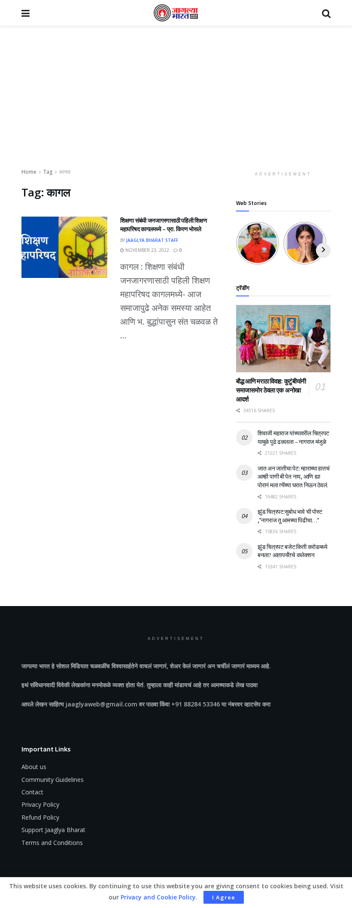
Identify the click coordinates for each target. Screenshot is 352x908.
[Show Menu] (25, 13)
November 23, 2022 (146, 250)
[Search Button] (326, 13)
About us (33, 767)
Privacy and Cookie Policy (158, 897)
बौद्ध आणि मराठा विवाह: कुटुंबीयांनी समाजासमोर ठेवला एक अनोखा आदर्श (271, 390)
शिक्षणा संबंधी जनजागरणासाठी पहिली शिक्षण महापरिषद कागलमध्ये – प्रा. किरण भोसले (163, 225)
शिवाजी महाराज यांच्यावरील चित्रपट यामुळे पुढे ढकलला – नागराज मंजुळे (293, 437)
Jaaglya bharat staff (152, 240)
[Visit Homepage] (176, 12)
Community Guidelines (52, 779)
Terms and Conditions (52, 843)
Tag (47, 171)
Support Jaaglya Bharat (53, 830)
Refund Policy (40, 817)
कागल (64, 171)
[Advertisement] (176, 103)
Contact (32, 792)
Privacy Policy (40, 804)
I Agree (223, 897)
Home (28, 171)
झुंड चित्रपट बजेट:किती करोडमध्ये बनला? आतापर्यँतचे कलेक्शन (293, 551)
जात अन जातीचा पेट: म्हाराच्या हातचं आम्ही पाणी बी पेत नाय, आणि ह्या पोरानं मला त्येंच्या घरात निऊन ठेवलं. (294, 477)
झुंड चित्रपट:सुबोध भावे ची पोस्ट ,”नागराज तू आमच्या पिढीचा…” (290, 516)
